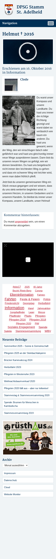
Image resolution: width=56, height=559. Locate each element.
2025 (27, 287)
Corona (38, 290)
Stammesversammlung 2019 (19, 413)
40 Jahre (37, 287)
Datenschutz (10, 480)
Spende (43, 327)
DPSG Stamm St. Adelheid (30, 10)
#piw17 (17, 287)
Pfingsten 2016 (17, 319)
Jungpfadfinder (17, 312)
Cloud (7, 487)
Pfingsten (40, 316)
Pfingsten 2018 (37, 319)
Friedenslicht (12, 303)
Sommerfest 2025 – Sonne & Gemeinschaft (26, 346)
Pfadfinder (15, 316)
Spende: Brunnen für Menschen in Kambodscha (21, 404)
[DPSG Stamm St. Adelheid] (9, 9)
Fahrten (41, 295)
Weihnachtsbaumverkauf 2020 (19, 381)
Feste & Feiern (30, 299)
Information (15, 72)
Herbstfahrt (44, 303)
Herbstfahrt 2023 (12, 367)
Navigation (9, 23)
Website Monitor (12, 494)
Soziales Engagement (21, 327)
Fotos (46, 299)
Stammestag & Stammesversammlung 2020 (26, 395)
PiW (37, 323)
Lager (31, 312)
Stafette (8, 331)
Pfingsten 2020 (23, 323)
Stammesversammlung (28, 331)
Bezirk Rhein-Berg (22, 290)
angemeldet (21, 221)
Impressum (10, 473)
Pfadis (27, 316)
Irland (31, 308)
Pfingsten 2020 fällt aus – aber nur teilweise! (26, 388)
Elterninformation (21, 294)
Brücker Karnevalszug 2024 (18, 360)
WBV (48, 331)
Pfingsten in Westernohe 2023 (19, 374)
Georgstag (28, 303)
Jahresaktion (43, 308)
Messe (41, 312)
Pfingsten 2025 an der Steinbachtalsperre (25, 353)
